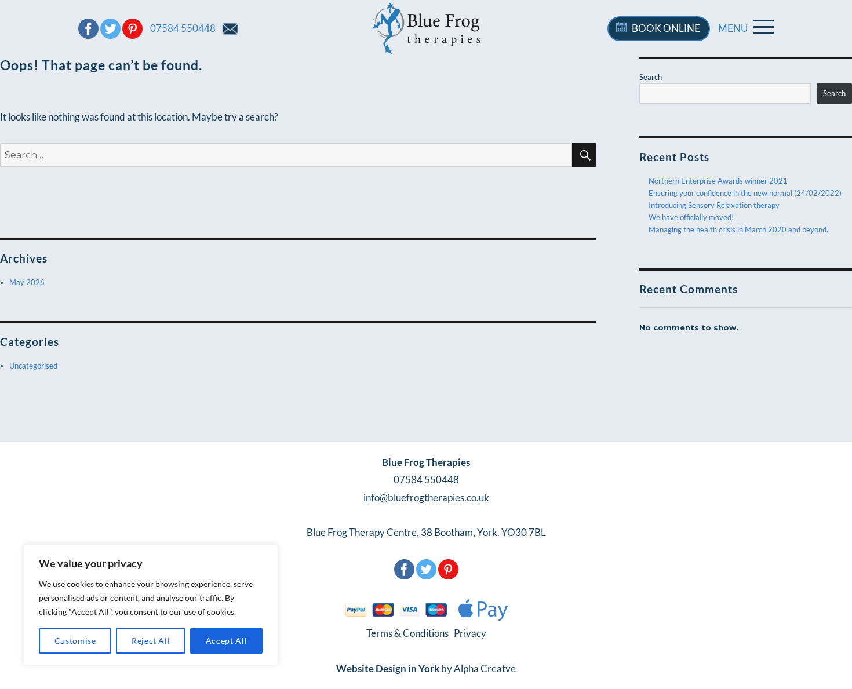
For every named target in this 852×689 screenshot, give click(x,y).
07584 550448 (183, 28)
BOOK (666, 28)
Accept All (226, 641)
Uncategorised (33, 365)
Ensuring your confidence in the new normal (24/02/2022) (745, 193)
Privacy (469, 633)
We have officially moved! (691, 217)
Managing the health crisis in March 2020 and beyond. (738, 229)
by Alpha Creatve (426, 668)
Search (650, 77)
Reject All (151, 641)
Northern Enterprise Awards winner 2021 (718, 180)
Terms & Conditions (408, 633)
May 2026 (27, 282)
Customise (75, 641)
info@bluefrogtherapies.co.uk (426, 497)
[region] (150, 605)
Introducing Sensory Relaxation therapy (714, 205)
